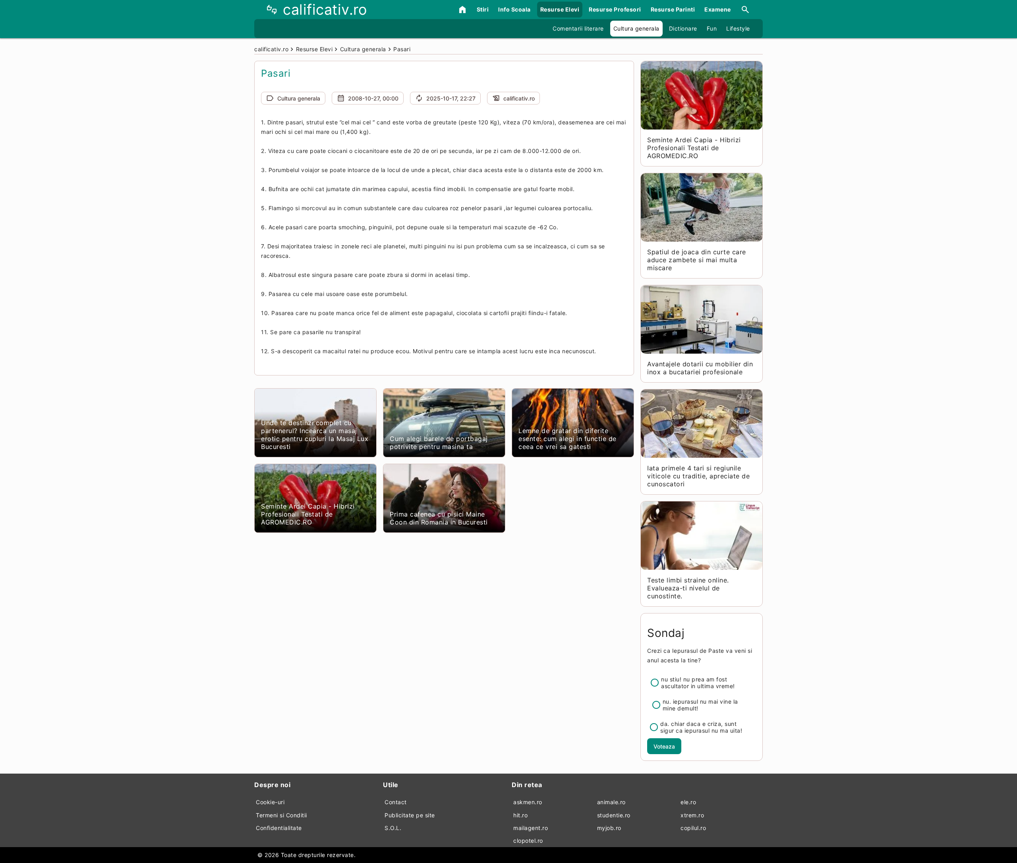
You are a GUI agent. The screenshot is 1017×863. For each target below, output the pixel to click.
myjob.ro (609, 827)
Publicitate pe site (410, 815)
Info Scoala (514, 9)
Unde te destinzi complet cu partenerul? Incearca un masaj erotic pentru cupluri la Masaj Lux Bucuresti (314, 435)
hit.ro (520, 815)
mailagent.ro (530, 827)
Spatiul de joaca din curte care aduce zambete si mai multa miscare (696, 260)
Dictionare (683, 28)
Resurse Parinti (673, 9)
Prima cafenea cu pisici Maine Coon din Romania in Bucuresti (439, 518)
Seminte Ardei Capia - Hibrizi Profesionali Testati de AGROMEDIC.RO (308, 514)
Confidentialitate (279, 827)
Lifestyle (738, 28)
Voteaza (664, 746)
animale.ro (611, 802)
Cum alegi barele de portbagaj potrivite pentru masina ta (439, 443)
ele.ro (688, 802)
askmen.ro (527, 802)
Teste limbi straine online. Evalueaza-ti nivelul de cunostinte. (688, 588)
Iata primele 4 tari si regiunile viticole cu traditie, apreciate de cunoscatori (698, 476)
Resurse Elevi (560, 9)
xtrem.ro (692, 815)
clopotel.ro (528, 840)
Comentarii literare (578, 28)
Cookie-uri (270, 802)
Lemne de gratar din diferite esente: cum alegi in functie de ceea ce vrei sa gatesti (567, 439)
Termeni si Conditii (281, 815)
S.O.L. (393, 827)
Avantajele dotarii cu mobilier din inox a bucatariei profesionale (700, 368)
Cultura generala (636, 28)
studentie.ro (613, 815)
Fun (712, 28)
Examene (717, 9)
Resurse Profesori (615, 9)
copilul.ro (693, 827)
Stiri (483, 9)
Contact (396, 802)
